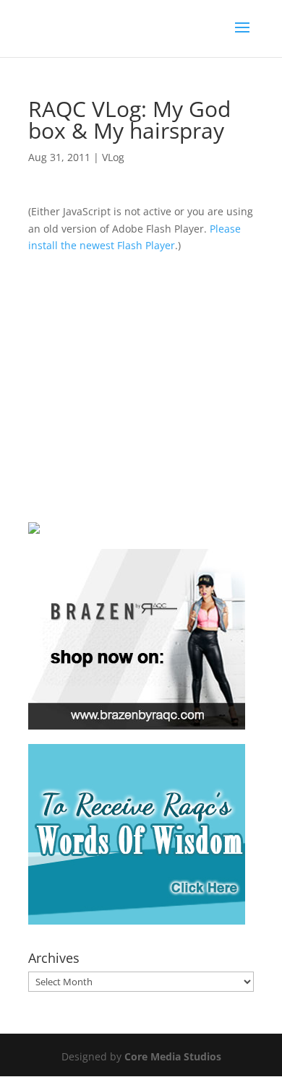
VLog (113, 157)
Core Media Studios (172, 1056)
